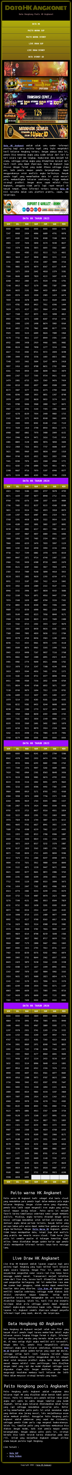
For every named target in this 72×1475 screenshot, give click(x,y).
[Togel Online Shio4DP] (36, 69)
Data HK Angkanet (14, 145)
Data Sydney (15, 1456)
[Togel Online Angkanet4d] (36, 207)
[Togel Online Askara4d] (36, 85)
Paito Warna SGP (36, 30)
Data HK (36, 24)
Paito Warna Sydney (36, 37)
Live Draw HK (45, 1288)
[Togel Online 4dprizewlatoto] (36, 131)
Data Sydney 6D (36, 57)
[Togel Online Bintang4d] (36, 100)
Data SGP (13, 1453)
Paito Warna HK (40, 1229)
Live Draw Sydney (36, 50)
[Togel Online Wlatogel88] (36, 116)
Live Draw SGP (36, 43)
